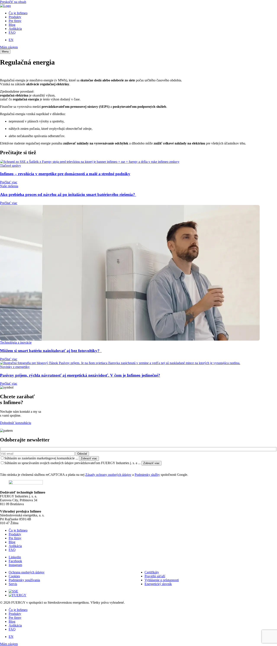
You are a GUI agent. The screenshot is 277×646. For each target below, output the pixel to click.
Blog (12, 25)
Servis (13, 584)
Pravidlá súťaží (155, 576)
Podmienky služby (147, 474)
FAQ (12, 32)
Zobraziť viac (89, 458)
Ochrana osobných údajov (27, 572)
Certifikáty (152, 572)
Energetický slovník (158, 584)
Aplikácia (15, 28)
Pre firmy (15, 21)
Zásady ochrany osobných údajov (108, 474)
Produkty (15, 17)
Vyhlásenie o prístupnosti (162, 580)
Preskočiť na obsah (13, 2)
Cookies (14, 576)
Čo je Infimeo (18, 13)
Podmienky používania (24, 580)
